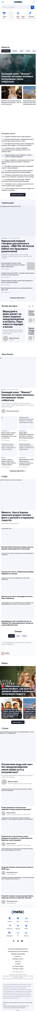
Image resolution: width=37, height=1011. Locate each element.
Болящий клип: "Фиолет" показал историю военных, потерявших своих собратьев (17, 396)
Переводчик (9, 935)
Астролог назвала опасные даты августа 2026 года (17, 868)
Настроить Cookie (17, 966)
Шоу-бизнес (5, 51)
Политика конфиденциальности (18, 949)
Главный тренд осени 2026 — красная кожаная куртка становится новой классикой (17, 274)
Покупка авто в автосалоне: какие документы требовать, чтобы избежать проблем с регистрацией (17, 838)
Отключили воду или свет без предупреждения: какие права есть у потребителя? (17, 768)
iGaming (26, 935)
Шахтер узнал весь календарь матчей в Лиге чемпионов (16, 597)
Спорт (21, 51)
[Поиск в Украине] (32, 7)
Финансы (18, 928)
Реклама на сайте (17, 959)
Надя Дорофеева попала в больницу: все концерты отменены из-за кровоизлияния (26, 462)
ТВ (18, 935)
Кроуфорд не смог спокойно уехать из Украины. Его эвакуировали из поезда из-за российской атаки (17, 623)
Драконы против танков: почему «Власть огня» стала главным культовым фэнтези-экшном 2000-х (11, 708)
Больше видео (17, 722)
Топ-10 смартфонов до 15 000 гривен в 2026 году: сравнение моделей (16, 643)
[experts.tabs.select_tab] (29, 306)
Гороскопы (9, 928)
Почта (17, 921)
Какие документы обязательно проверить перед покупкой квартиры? (16, 808)
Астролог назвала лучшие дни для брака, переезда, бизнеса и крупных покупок (17, 897)
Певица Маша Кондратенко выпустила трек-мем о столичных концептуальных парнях (26, 435)
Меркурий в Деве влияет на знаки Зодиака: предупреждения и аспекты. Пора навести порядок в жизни (13, 319)
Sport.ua (18, 961)
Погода (28, 51)
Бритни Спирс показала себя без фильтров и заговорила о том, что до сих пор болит (11, 102)
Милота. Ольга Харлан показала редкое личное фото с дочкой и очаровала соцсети (17, 516)
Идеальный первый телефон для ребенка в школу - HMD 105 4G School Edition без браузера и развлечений (17, 246)
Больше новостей (17, 298)
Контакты (18, 956)
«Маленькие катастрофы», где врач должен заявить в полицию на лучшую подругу (18, 681)
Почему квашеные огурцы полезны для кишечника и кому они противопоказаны (17, 281)
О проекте (18, 963)
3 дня (18, 636)
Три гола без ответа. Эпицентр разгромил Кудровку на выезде (17, 573)
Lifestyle (14, 51)
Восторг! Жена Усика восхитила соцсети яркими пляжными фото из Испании (17, 548)
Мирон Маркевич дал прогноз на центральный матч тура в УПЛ (17, 289)
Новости (9, 921)
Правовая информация (18, 954)
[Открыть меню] (2, 2)
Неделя (24, 636)
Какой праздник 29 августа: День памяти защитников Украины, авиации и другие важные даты (13, 264)
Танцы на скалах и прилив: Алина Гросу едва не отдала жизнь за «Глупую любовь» (8, 462)
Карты (26, 928)
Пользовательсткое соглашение (18, 951)
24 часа (11, 636)
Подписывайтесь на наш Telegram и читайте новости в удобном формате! (18, 155)
